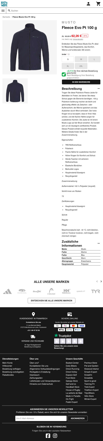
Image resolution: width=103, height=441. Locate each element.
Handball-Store (72, 386)
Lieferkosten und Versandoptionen (45, 380)
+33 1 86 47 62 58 (33, 330)
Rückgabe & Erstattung (40, 371)
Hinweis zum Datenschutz (41, 383)
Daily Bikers (71, 365)
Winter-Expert (90, 399)
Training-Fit (89, 383)
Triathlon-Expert (91, 389)
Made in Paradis (73, 395)
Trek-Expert (89, 386)
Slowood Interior (91, 368)
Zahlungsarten (36, 377)
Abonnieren (78, 418)
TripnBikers (89, 392)
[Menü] (3, 11)
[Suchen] (9, 10)
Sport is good (90, 380)
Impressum (34, 374)
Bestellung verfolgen (11, 368)
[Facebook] (47, 436)
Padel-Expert (72, 402)
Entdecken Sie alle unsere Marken (51, 300)
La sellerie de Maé (74, 392)
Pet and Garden (91, 365)
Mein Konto (7, 362)
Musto (69, 22)
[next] (101, 282)
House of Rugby (73, 389)
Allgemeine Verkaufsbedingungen (45, 368)
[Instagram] (55, 436)
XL (68, 66)
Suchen (14, 10)
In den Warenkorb (81, 82)
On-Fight (70, 399)
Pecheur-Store (90, 362)
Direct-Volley (71, 371)
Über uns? (34, 362)
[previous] (97, 282)
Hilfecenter (7, 365)
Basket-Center (72, 362)
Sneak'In (88, 374)
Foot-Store (70, 377)
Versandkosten (78, 39)
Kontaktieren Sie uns (33, 322)
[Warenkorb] (98, 3)
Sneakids (88, 377)
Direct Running (72, 368)
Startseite (6, 17)
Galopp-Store (72, 380)
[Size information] (69, 54)
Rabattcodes (8, 374)
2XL (81, 66)
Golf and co (71, 383)
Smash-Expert (90, 371)
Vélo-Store (89, 395)
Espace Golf (71, 374)
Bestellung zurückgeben (32, 347)
